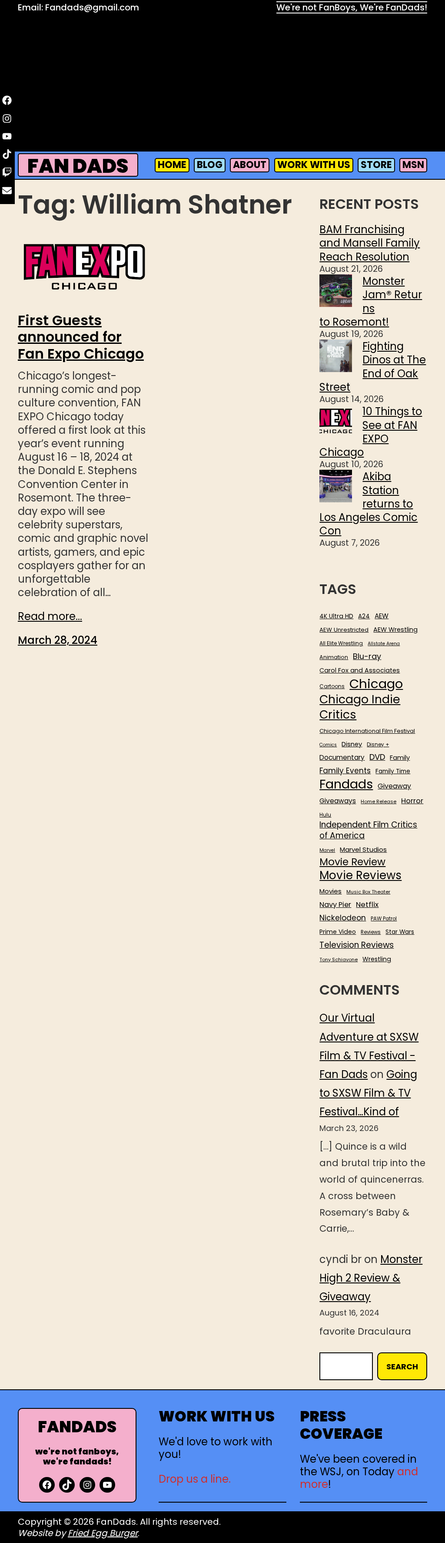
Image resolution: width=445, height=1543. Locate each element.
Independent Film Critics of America (368, 830)
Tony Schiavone (338, 959)
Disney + (378, 745)
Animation (333, 657)
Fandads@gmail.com (92, 7)
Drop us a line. (195, 1479)
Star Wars (399, 932)
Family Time (392, 771)
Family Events (345, 770)
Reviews (371, 932)
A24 (364, 616)
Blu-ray (367, 656)
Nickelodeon (342, 918)
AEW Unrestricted (344, 629)
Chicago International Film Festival (367, 731)
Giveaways (337, 801)
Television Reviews (356, 945)
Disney (352, 744)
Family (400, 758)
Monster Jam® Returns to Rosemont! (370, 301)
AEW (382, 616)
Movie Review (352, 861)
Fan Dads (77, 166)
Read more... (50, 616)
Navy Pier (335, 904)
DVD (377, 757)
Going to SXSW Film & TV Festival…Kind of (368, 1093)
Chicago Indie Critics (359, 707)
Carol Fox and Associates (359, 670)
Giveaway (394, 786)
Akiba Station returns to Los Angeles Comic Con (368, 503)
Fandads (346, 784)
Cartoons (332, 686)
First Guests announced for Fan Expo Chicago (81, 337)
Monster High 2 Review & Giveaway (370, 1278)
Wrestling (376, 959)
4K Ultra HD (336, 616)
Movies (330, 891)
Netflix (367, 905)
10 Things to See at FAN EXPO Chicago (370, 431)
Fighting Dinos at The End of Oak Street (372, 366)
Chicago (376, 684)
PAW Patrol (384, 919)
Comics (328, 745)
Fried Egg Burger (103, 1533)
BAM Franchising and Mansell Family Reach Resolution (369, 243)
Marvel (327, 850)
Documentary (342, 757)
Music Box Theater (368, 892)
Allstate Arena (384, 644)
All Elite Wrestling (341, 643)
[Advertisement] (222, 84)
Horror (412, 800)
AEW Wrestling (395, 629)
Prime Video (337, 932)
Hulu (325, 815)
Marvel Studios (363, 849)
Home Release (378, 801)
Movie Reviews (360, 875)
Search (402, 1366)
